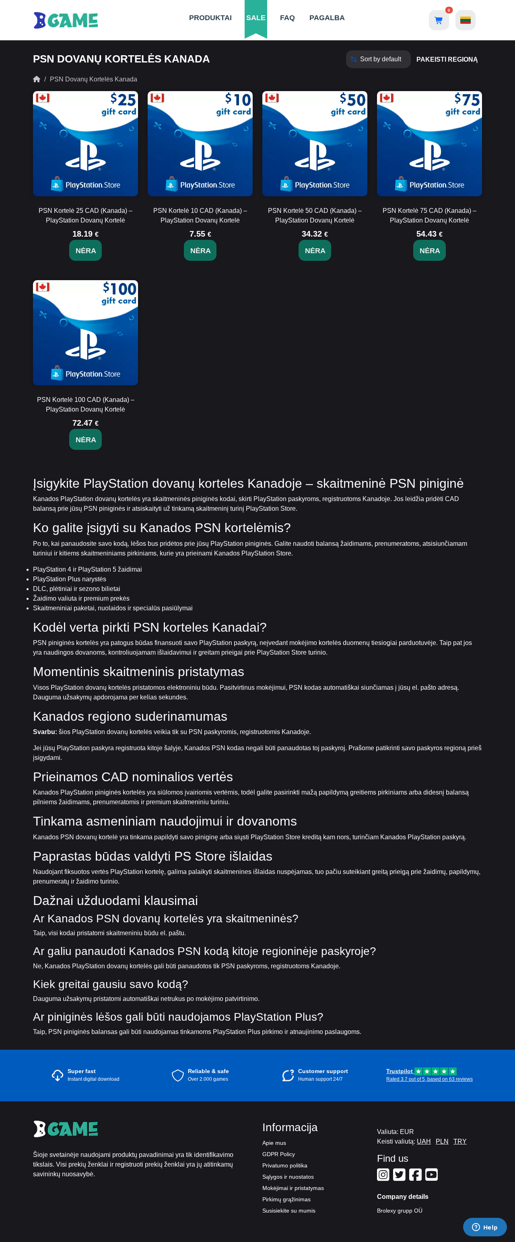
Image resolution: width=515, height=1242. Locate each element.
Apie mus (274, 1143)
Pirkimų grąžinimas (286, 1199)
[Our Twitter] (400, 1178)
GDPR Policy (278, 1154)
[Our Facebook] (416, 1178)
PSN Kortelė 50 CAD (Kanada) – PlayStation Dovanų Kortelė (315, 215)
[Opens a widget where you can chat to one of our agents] (485, 1228)
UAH (424, 1141)
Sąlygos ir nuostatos (288, 1176)
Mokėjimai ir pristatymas (293, 1188)
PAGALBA (327, 18)
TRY (460, 1141)
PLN (442, 1141)
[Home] (36, 79)
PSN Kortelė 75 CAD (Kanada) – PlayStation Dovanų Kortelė (429, 215)
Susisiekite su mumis (288, 1210)
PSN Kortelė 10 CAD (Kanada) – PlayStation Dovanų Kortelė (200, 215)
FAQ (287, 18)
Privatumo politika (284, 1165)
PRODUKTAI (210, 18)
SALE (256, 18)
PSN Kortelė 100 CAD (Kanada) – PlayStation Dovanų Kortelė (85, 404)
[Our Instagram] (384, 1178)
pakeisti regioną (447, 59)
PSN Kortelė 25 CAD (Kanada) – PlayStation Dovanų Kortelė (85, 215)
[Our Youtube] (432, 1178)
